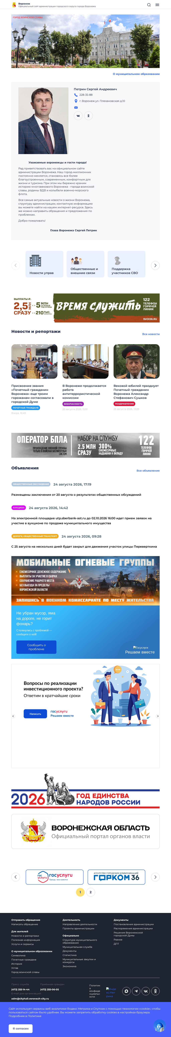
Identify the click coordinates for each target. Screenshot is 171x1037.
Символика (18, 955)
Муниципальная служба (77, 946)
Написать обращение (24, 924)
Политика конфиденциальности (94, 991)
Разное (118, 939)
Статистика (69, 955)
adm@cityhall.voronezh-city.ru (30, 998)
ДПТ (116, 943)
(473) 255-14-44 (20, 989)
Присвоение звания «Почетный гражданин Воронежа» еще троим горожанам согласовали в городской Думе (32, 394)
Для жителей (19, 931)
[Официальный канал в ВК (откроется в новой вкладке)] (146, 991)
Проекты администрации (78, 928)
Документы (69, 950)
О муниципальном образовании (136, 74)
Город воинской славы (25, 972)
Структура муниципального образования (80, 941)
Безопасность (73, 404)
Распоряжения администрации (133, 928)
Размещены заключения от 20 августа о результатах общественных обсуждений (76, 495)
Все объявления (148, 470)
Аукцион (18, 507)
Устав (14, 967)
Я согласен (21, 1028)
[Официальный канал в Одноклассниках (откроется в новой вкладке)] (155, 991)
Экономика (69, 966)
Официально (71, 935)
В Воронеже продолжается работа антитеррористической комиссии (84, 392)
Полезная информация (25, 939)
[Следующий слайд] (158, 716)
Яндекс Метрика (78, 1008)
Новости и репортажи (25, 935)
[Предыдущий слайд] (13, 716)
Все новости (151, 334)
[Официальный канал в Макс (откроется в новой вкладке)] (126, 991)
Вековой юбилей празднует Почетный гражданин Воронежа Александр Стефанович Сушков (136, 392)
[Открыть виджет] (159, 1025)
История (16, 963)
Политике (34, 1016)
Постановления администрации (134, 924)
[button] (155, 265)
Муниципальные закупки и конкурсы (79, 961)
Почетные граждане (26, 408)
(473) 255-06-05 (49, 989)
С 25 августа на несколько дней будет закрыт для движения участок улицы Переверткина (84, 546)
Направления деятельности (80, 924)
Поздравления (124, 404)
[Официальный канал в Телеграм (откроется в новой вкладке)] (136, 991)
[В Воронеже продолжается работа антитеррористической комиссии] (85, 361)
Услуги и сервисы (22, 944)
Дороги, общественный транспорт (35, 536)
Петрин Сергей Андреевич (95, 89)
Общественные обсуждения (31, 484)
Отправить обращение (25, 920)
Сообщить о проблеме (36, 647)
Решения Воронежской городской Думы (128, 934)
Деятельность (71, 920)
